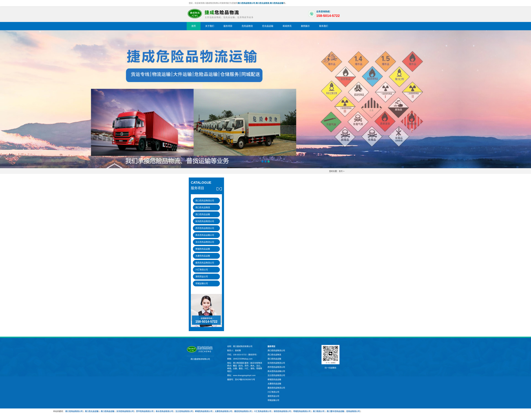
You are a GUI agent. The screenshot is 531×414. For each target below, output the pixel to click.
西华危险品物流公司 (204, 228)
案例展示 (305, 26)
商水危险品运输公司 (204, 235)
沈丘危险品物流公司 (204, 242)
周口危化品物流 (202, 207)
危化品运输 (267, 26)
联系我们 (323, 26)
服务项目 (227, 26)
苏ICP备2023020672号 (245, 379)
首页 (193, 26)
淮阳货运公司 (201, 276)
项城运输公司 (201, 283)
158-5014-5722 (206, 321)
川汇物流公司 (201, 269)
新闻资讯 (287, 26)
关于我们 (209, 26)
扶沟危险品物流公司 (204, 221)
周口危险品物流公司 (204, 200)
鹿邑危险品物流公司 (204, 262)
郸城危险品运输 (202, 249)
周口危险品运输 (202, 214)
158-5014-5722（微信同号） (245, 354)
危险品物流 (247, 26)
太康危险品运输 (202, 256)
